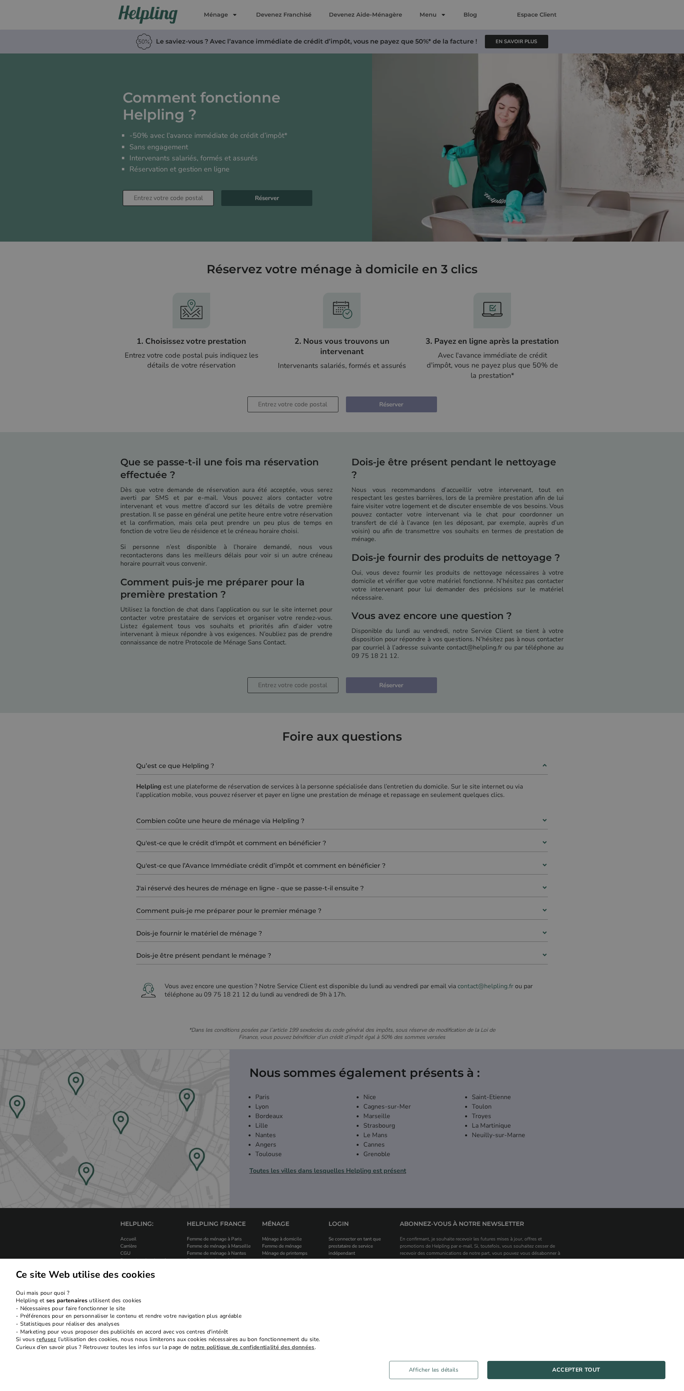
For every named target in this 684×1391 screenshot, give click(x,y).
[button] (436, 1370)
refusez (46, 1339)
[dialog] (342, 1325)
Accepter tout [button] (576, 1370)
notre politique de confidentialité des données (253, 1347)
